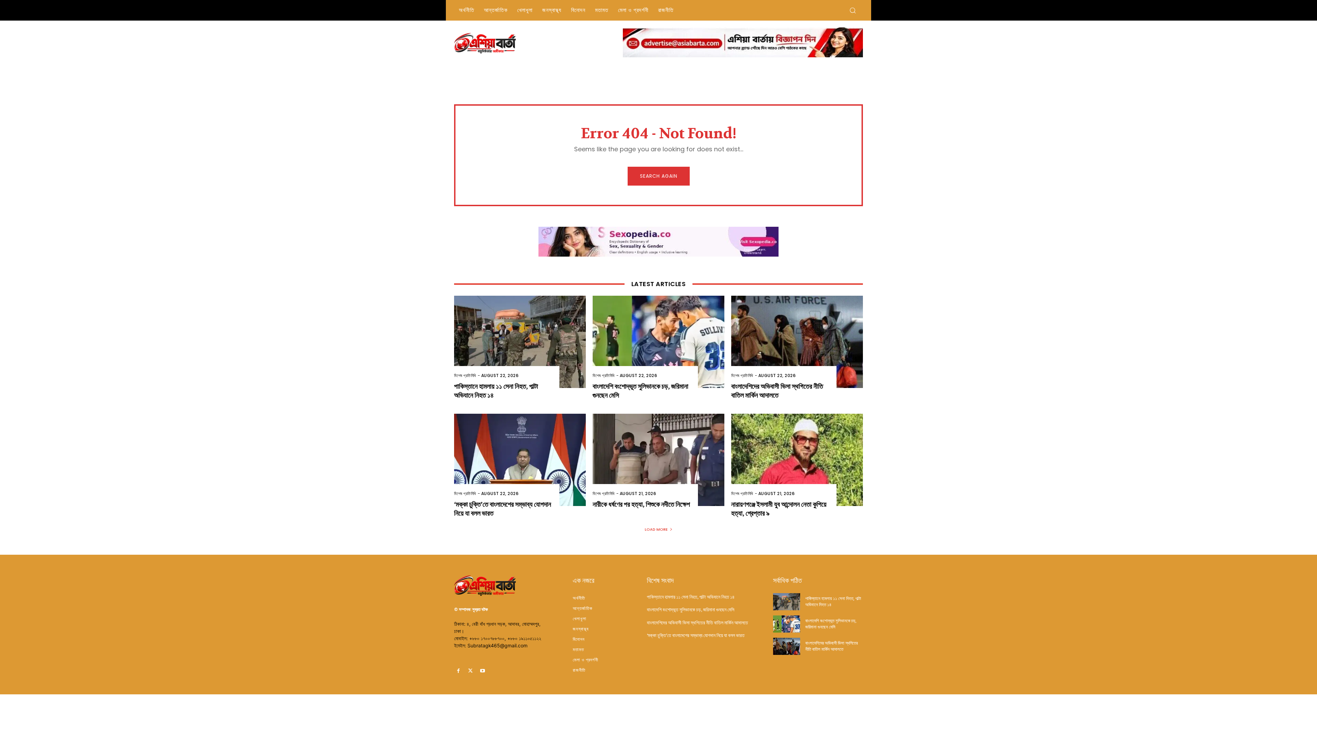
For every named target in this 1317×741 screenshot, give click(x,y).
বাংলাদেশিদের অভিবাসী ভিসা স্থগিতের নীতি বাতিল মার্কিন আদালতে (777, 391)
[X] (470, 671)
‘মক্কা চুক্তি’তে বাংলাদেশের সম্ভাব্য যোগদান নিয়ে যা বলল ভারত (696, 635)
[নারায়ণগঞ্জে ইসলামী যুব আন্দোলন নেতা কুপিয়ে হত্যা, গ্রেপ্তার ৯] (797, 460)
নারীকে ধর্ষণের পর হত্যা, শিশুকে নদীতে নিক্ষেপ (641, 504)
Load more (656, 529)
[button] (852, 10)
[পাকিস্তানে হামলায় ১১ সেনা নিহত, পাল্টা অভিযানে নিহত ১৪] (520, 342)
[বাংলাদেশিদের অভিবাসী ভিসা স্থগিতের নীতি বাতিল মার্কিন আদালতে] (797, 342)
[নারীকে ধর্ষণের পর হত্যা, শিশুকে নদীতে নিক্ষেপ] (658, 460)
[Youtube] (482, 671)
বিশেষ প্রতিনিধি (465, 375)
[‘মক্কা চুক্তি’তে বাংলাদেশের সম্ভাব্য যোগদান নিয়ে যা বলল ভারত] (520, 460)
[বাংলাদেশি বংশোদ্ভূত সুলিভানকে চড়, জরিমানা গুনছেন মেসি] (658, 342)
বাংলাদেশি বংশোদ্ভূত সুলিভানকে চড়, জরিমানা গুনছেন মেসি (690, 610)
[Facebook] (458, 671)
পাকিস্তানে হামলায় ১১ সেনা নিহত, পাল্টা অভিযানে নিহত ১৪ (691, 597)
